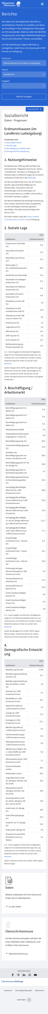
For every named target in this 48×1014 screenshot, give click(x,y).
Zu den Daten (15, 906)
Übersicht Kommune (18, 954)
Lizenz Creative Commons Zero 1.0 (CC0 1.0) (21, 218)
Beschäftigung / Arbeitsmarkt (18, 148)
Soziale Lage (11, 145)
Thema (5, 69)
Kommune (6, 58)
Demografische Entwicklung (17, 151)
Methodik (32, 178)
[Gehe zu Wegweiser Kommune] (11, 4)
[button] (13, 975)
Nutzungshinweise (14, 142)
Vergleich (6, 81)
